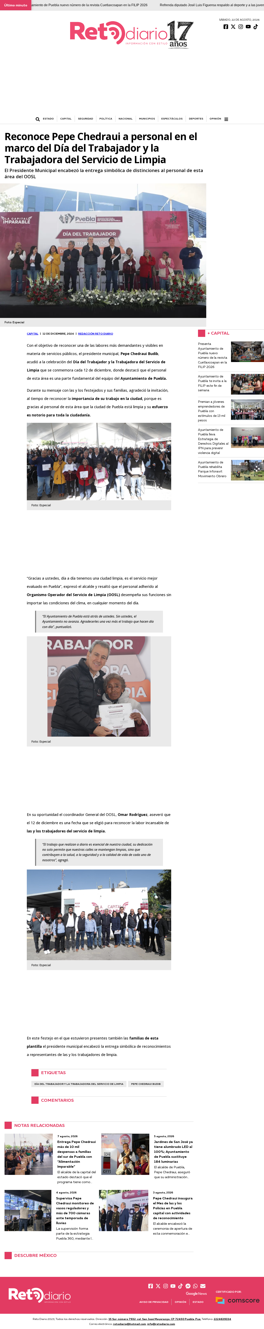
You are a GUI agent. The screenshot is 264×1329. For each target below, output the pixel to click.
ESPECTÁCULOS (172, 118)
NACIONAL (126, 118)
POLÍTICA (105, 118)
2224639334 (222, 1319)
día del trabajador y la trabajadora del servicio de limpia (78, 1083)
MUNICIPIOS (147, 118)
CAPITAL (66, 118)
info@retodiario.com (161, 1323)
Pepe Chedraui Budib (146, 1083)
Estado (198, 1301)
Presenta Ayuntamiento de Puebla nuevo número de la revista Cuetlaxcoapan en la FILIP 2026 (78, 5)
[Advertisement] (132, 85)
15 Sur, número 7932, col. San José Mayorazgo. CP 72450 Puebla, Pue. (154, 1319)
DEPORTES (196, 118)
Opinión (215, 118)
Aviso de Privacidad (153, 1301)
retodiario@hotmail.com (129, 1323)
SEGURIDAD (85, 118)
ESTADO (48, 118)
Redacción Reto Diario (95, 333)
